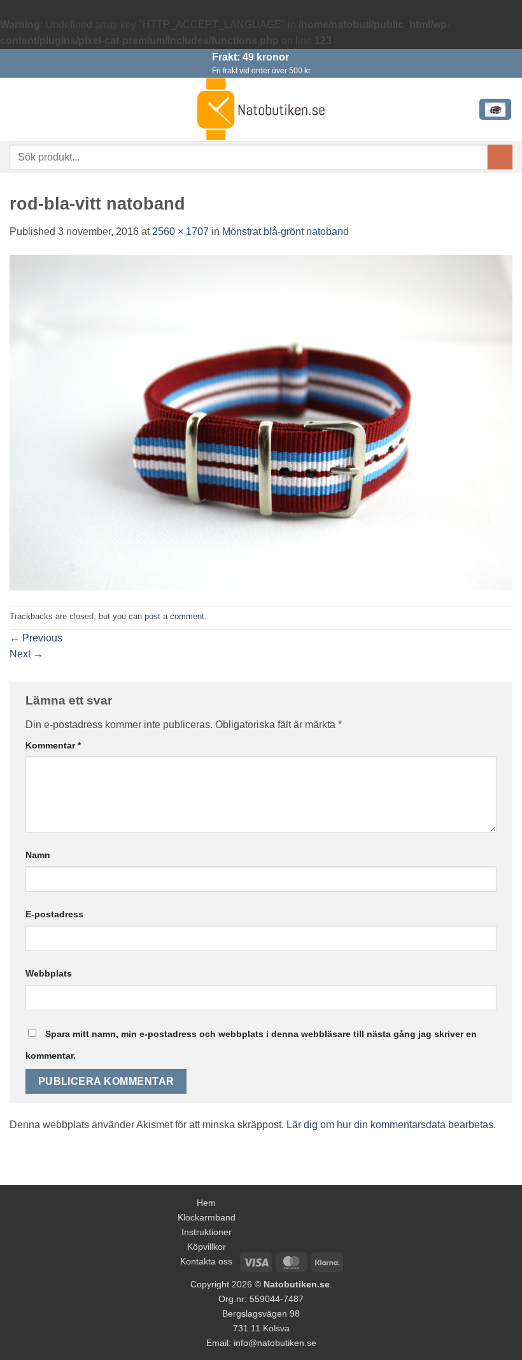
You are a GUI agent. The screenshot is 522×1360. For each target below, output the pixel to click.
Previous (36, 638)
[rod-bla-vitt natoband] (261, 422)
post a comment (174, 616)
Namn (37, 855)
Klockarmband (207, 1217)
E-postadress (54, 914)
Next (26, 653)
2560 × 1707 (180, 231)
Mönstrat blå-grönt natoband (285, 231)
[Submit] (500, 157)
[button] (17, 109)
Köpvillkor (206, 1247)
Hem (206, 1203)
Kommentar (53, 745)
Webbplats (48, 973)
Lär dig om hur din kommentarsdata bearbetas (389, 1124)
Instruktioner (206, 1232)
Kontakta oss (206, 1261)
